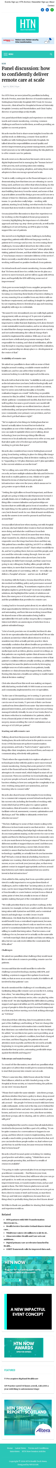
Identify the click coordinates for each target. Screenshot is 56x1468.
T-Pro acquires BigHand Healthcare (21, 1378)
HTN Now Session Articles (33, 1451)
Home (10, 1448)
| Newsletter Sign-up (39, 1)
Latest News (20, 1448)
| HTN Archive (24, 1)
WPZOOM (33, 1464)
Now (4, 63)
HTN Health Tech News (36, 1461)
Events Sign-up (11, 1)
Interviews (15, 1451)
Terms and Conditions (38, 1448)
